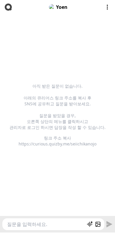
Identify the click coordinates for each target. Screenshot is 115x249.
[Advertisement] (57, 239)
